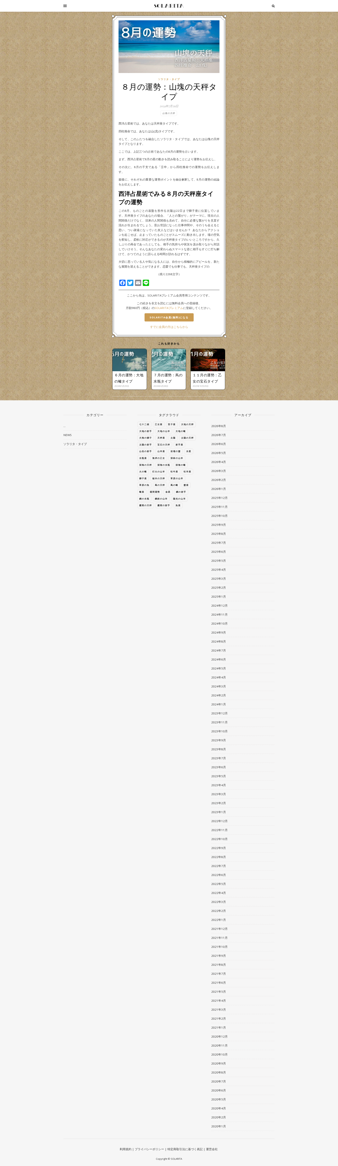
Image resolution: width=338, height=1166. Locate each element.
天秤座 (161, 437)
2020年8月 (218, 1072)
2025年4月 (218, 569)
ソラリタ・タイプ (169, 79)
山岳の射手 (145, 451)
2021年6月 (218, 982)
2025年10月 (219, 516)
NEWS (67, 435)
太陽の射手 (145, 444)
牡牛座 (174, 471)
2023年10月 (219, 731)
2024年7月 (218, 650)
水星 (188, 451)
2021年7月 (218, 974)
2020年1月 (218, 1126)
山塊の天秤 (168, 113)
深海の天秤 (145, 464)
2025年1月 (218, 596)
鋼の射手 (181, 491)
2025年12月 (219, 498)
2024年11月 (219, 614)
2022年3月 (218, 902)
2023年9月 (218, 740)
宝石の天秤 (163, 444)
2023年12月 (219, 713)
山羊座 (161, 451)
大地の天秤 (187, 424)
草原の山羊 (177, 478)
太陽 (173, 437)
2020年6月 (218, 1090)
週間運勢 (155, 491)
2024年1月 (218, 704)
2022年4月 (218, 893)
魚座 (178, 505)
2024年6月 (218, 659)
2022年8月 (218, 857)
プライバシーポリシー (149, 1149)
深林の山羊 (177, 458)
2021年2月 (218, 1018)
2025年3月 (218, 578)
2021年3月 (218, 1009)
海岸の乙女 (158, 458)
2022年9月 (218, 848)
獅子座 (143, 478)
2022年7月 (218, 866)
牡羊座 (187, 471)
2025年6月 (218, 552)
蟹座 (186, 484)
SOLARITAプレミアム (169, 308)
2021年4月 (218, 1000)
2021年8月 (218, 965)
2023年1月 (218, 812)
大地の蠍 (181, 431)
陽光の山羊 (179, 498)
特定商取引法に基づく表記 (185, 1149)
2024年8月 (218, 641)
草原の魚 (144, 484)
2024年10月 (219, 623)
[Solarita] (169, 6)
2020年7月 (218, 1081)
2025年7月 (218, 543)
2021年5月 (218, 991)
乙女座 (159, 424)
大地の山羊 (163, 431)
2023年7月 (218, 758)
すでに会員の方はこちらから (169, 327)
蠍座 (141, 491)
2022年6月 (218, 875)
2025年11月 (219, 507)
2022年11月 (219, 830)
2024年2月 (218, 695)
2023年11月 (219, 722)
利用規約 (125, 1149)
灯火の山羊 (158, 471)
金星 (168, 491)
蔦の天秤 (160, 484)
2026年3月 (218, 471)
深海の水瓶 (163, 464)
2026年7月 (218, 435)
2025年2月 (218, 587)
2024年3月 (218, 686)
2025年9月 (218, 525)
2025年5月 (218, 561)
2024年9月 (218, 632)
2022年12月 (219, 821)
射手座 (179, 444)
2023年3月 (218, 794)
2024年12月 (219, 605)
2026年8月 (218, 426)
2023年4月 (218, 785)
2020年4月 (218, 1108)
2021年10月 (219, 947)
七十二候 (144, 424)
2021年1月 (218, 1027)
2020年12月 (219, 1036)
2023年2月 (218, 803)
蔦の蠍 (174, 484)
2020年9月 (218, 1063)
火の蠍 (143, 471)
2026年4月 (218, 462)
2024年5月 (218, 668)
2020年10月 (219, 1054)
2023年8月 (218, 749)
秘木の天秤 (158, 478)
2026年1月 (218, 489)
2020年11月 (219, 1045)
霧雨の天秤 (145, 505)
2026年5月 (218, 453)
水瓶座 (143, 458)
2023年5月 (218, 776)
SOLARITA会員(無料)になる (169, 317)
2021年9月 (218, 956)
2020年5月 (218, 1099)
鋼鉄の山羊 (161, 498)
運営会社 (212, 1149)
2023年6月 (218, 767)
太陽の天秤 (187, 437)
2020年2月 (218, 1117)
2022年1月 (218, 920)
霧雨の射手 (163, 505)
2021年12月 (219, 929)
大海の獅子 (145, 437)
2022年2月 (218, 911)
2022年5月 (218, 884)
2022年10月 (219, 839)
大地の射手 (145, 431)
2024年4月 (218, 677)
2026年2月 (218, 480)
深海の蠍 (181, 464)
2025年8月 (218, 534)
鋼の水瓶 (144, 498)
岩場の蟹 (176, 451)
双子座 (172, 424)
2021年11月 (219, 938)
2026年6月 (218, 444)
